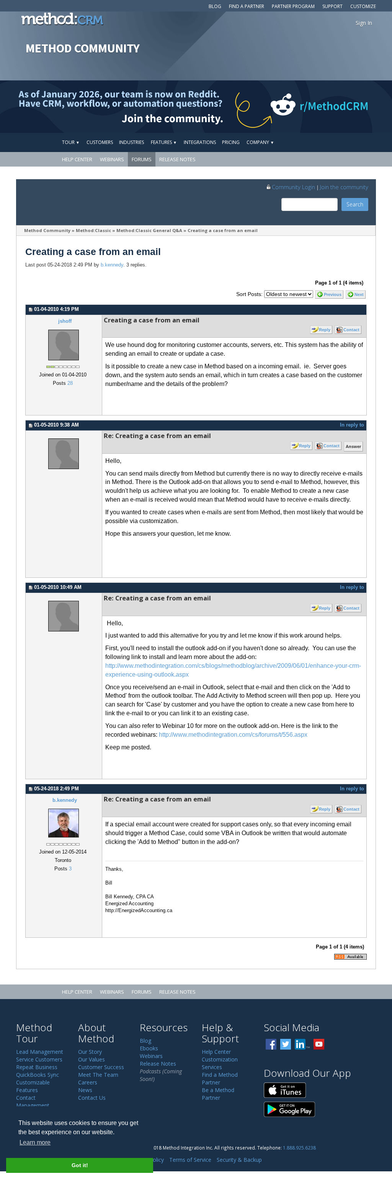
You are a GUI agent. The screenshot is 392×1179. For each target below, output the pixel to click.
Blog (215, 6)
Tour (71, 142)
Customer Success (101, 1067)
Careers (87, 1082)
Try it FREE (340, 142)
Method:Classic (93, 230)
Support (332, 6)
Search (354, 204)
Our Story (90, 1051)
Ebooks (149, 1048)
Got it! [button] (80, 1165)
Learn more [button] (35, 1142)
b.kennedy (112, 265)
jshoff (65, 321)
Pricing (231, 142)
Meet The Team (98, 1074)
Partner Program (293, 6)
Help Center (77, 159)
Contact (351, 329)
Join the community (344, 187)
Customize (363, 6)
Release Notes (177, 159)
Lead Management (39, 1051)
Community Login (293, 187)
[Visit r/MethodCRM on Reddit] (349, 106)
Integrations (200, 142)
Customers (100, 142)
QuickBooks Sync (37, 1074)
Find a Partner (246, 6)
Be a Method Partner (218, 1093)
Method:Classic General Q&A (149, 230)
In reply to (352, 425)
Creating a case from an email (223, 230)
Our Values (91, 1059)
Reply (324, 329)
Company (260, 142)
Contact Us (92, 1097)
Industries (131, 142)
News (85, 1090)
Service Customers (39, 1059)
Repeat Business (36, 1067)
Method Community (47, 230)
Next (359, 294)
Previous (332, 294)
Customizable (33, 1082)
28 (70, 383)
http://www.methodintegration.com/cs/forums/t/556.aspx (233, 734)
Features (164, 142)
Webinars (112, 159)
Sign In (364, 22)
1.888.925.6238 (299, 1148)
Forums (142, 159)
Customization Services (220, 1063)
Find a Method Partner (220, 1078)
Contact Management (32, 1101)
